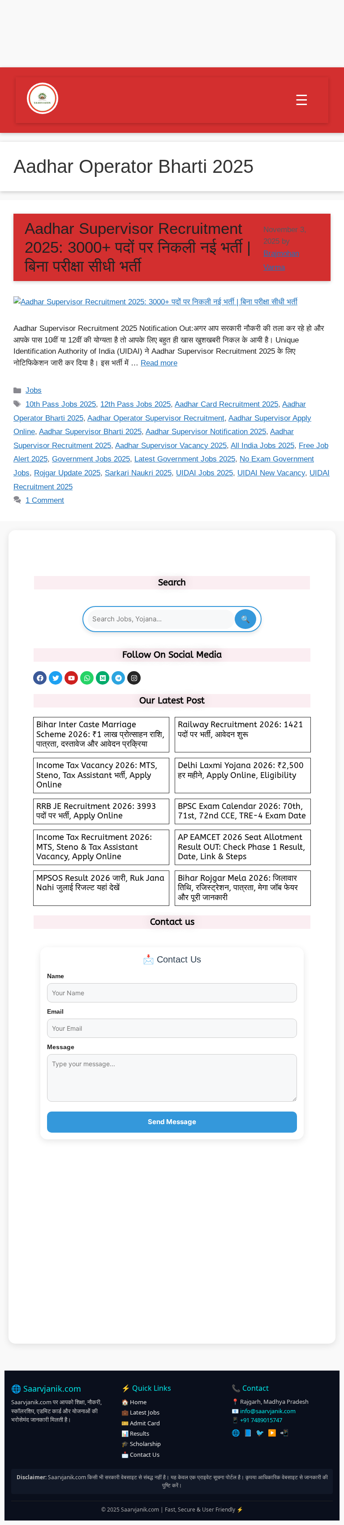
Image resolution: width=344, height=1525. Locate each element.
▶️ (272, 1432)
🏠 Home (133, 1402)
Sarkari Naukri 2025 (138, 473)
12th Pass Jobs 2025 (135, 404)
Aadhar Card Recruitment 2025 (226, 404)
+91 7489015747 (261, 1420)
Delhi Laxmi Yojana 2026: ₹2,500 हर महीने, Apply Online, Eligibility (241, 770)
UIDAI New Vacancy (271, 473)
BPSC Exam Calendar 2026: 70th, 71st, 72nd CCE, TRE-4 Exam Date (242, 811)
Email (55, 1011)
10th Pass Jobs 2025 (61, 404)
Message (60, 1046)
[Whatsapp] (87, 678)
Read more (159, 363)
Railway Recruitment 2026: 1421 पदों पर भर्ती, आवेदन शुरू (240, 729)
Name (55, 976)
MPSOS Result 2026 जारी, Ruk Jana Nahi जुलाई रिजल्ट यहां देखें (100, 883)
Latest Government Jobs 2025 (184, 459)
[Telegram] (118, 678)
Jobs (34, 390)
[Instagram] (134, 678)
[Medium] (102, 678)
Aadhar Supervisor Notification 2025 (206, 431)
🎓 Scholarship (141, 1444)
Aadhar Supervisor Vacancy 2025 (171, 445)
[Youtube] (71, 678)
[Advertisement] (172, 1251)
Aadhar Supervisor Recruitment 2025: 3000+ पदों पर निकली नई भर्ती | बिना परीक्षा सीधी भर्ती (138, 247)
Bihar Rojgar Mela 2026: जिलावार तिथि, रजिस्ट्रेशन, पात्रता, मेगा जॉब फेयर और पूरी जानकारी (238, 887)
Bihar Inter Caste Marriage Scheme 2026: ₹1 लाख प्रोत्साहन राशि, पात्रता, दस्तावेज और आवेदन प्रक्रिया (100, 734)
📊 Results (135, 1433)
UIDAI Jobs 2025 (204, 473)
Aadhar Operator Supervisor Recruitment (155, 418)
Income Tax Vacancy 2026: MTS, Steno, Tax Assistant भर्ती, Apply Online (96, 775)
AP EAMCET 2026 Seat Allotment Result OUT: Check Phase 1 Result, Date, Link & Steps (241, 846)
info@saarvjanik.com (268, 1411)
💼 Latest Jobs (140, 1412)
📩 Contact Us (140, 1454)
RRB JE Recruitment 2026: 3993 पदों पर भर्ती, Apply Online (96, 811)
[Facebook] (40, 678)
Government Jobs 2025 (91, 459)
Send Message (172, 1121)
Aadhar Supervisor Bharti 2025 (90, 431)
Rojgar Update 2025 (67, 473)
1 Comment (45, 500)
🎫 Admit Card (140, 1423)
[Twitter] (55, 678)
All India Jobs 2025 (262, 445)
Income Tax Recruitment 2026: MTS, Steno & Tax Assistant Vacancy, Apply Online (94, 846)
